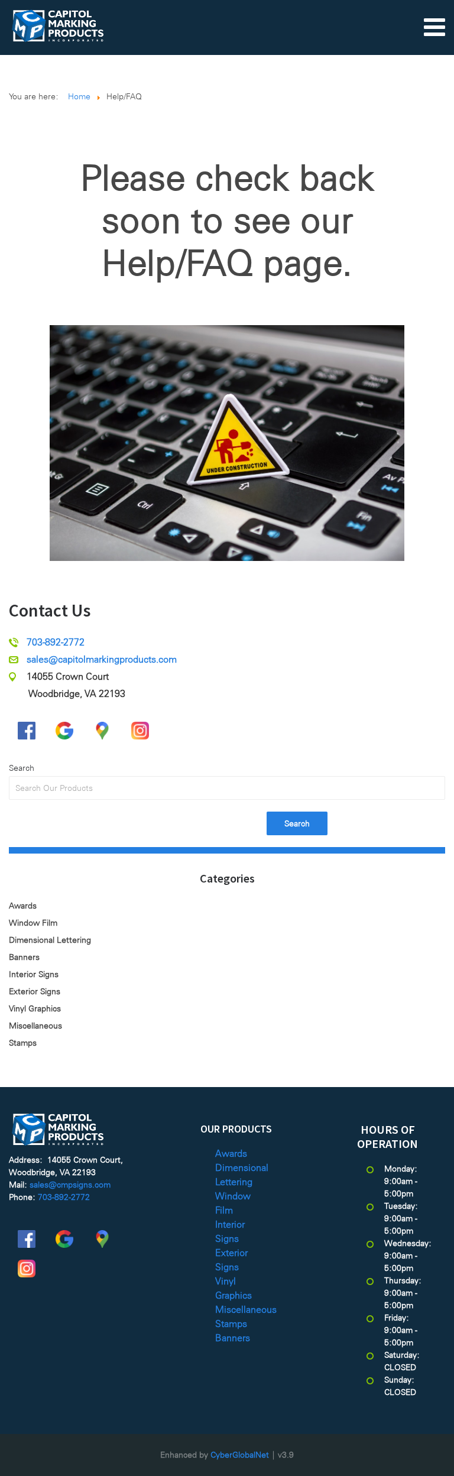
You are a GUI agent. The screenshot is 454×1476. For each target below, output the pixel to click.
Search (21, 768)
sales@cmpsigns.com (70, 1184)
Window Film (33, 922)
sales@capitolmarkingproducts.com (102, 659)
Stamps (23, 1042)
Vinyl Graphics (35, 1008)
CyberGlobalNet (239, 1454)
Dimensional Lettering (50, 940)
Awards (23, 905)
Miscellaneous (35, 1025)
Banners (24, 957)
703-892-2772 (56, 642)
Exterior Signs (34, 991)
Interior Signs (34, 974)
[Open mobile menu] (434, 26)
